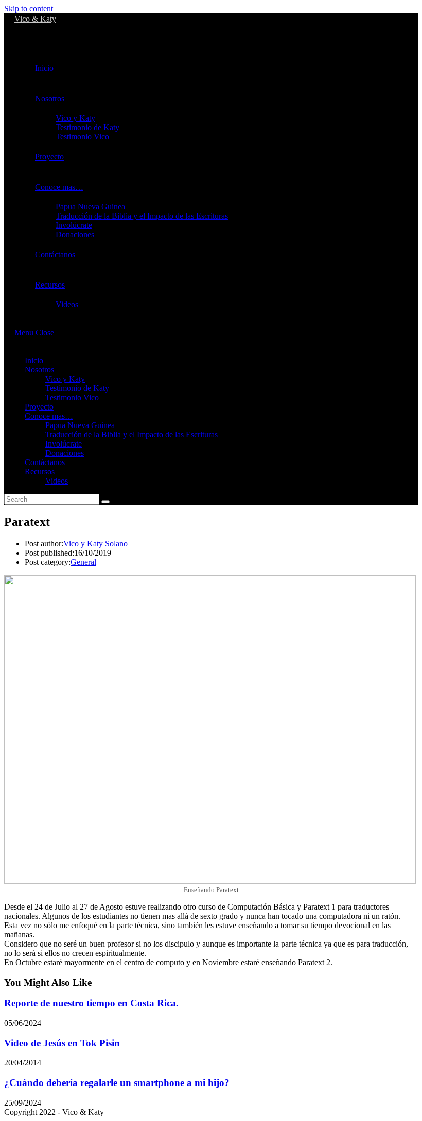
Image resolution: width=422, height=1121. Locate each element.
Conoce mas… (49, 416)
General (83, 562)
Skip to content (28, 8)
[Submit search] (105, 501)
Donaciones (64, 453)
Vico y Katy (65, 379)
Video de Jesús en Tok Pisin (62, 1043)
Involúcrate (63, 443)
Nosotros (39, 369)
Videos (56, 480)
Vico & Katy (35, 18)
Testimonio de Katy (77, 388)
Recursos (40, 471)
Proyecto (39, 406)
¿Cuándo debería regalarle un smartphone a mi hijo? (117, 1082)
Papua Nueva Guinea (80, 425)
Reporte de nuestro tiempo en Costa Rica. (91, 1003)
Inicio (34, 360)
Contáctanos (45, 462)
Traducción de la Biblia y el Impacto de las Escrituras (131, 434)
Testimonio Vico (72, 397)
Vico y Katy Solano (95, 543)
